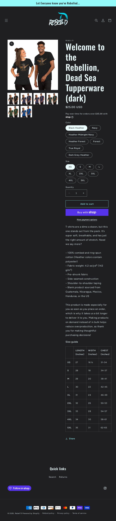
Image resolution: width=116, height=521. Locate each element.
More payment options (87, 220)
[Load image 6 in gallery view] (26, 111)
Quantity (70, 187)
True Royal (74, 148)
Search (52, 477)
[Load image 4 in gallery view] (52, 98)
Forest (96, 141)
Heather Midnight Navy (81, 134)
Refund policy (48, 513)
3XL (93, 173)
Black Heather (76, 128)
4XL (71, 180)
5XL (83, 180)
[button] (6, 20)
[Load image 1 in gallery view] (13, 98)
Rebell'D (18, 513)
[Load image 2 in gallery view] (26, 98)
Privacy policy (63, 513)
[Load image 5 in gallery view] (13, 111)
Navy (95, 128)
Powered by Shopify (31, 513)
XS (70, 167)
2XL (81, 173)
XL (70, 173)
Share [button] (72, 438)
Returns (63, 477)
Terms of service (79, 513)
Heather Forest (77, 141)
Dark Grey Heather (79, 155)
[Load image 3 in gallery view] (39, 98)
